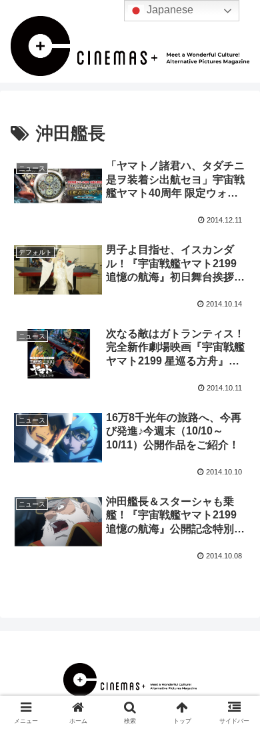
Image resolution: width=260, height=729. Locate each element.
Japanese (168, 9)
